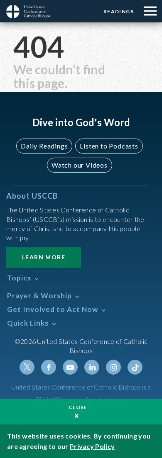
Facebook (48, 367)
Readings (118, 11)
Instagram (113, 367)
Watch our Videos (80, 165)
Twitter (27, 367)
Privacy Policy (92, 446)
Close (78, 407)
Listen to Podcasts (109, 146)
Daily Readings (44, 146)
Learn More (43, 257)
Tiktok (135, 367)
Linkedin (91, 367)
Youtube (70, 367)
